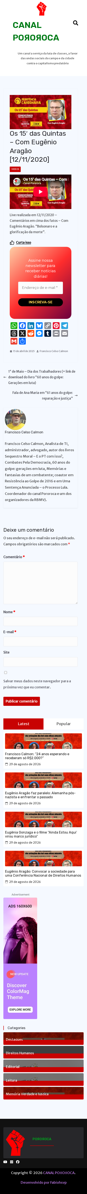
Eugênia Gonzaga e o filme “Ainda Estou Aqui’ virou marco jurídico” (41, 834)
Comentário (14, 557)
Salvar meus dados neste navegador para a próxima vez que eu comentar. (37, 684)
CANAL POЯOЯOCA (59, 1173)
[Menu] (9, 23)
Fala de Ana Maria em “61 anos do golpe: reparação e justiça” (42, 395)
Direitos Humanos (20, 1052)
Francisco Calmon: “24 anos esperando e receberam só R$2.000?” (37, 756)
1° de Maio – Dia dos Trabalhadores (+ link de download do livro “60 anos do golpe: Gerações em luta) (41, 377)
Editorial (12, 1066)
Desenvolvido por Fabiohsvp (43, 1182)
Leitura (11, 1080)
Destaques (14, 1039)
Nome (9, 612)
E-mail (9, 632)
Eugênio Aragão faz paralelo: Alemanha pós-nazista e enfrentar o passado (40, 795)
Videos (15, 169)
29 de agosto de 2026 (25, 764)
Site (6, 652)
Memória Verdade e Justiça (27, 1093)
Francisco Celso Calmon (54, 351)
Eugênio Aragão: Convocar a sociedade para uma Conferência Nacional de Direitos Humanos (43, 873)
